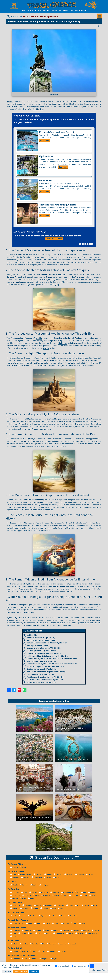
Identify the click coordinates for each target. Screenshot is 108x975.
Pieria (39, 933)
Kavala (96, 931)
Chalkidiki (27, 931)
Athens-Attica (17, 864)
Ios (77, 892)
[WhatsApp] (24, 690)
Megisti (15, 908)
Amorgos (15, 892)
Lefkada (53, 916)
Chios (30, 923)
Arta (14, 875)
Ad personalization (64, 966)
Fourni (38, 923)
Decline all (7, 971)
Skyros (54, 959)
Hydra (33, 951)
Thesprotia (37, 877)
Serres (70, 933)
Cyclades (14, 889)
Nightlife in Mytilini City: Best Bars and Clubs (45, 666)
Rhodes (45, 908)
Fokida (49, 875)
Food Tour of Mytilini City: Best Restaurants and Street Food (52, 658)
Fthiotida (58, 875)
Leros (95, 905)
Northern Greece (18, 927)
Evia (25, 959)
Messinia (73, 944)
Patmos (35, 908)
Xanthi (14, 936)
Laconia (63, 944)
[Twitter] (14, 690)
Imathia (76, 931)
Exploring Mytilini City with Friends (41, 651)
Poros (42, 951)
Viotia (57, 877)
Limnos (66, 923)
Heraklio (24, 885)
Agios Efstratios (18, 923)
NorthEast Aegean (19, 920)
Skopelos (44, 959)
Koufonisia (16, 895)
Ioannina (69, 875)
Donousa (55, 892)
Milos (36, 895)
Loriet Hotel (45, 180)
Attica (23, 867)
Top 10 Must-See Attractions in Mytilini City (45, 679)
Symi (54, 908)
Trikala (48, 877)
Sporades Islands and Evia (22, 955)
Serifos (84, 895)
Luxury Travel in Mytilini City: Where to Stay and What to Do (52, 664)
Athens (15, 867)
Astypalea (28, 905)
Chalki (38, 905)
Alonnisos (16, 959)
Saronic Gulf (16, 948)
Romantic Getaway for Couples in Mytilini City (46, 672)
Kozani (23, 933)
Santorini (74, 895)
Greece (14, 16)
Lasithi (34, 885)
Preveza (26, 877)
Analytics (93, 966)
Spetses (63, 951)
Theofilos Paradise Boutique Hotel (57, 204)
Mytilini (10, 101)
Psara (74, 923)
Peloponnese (16, 940)
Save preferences (21, 971)
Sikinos (15, 898)
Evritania (38, 875)
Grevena (65, 931)
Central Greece (17, 871)
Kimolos (93, 892)
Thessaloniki (92, 933)
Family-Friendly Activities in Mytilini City (44, 653)
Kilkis (14, 933)
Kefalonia (33, 916)
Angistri (24, 951)
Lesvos (13, 523)
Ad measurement (80, 966)
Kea (84, 892)
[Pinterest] (19, 690)
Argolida (24, 944)
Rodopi (48, 933)
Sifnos (93, 895)
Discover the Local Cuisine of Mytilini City (44, 648)
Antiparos (44, 892)
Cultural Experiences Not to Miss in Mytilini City (47, 643)
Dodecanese (16, 902)
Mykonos (46, 895)
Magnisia (15, 877)
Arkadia (35, 944)
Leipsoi (86, 905)
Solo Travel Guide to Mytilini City (40, 674)
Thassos (80, 933)
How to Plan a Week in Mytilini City (41, 661)
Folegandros (68, 892)
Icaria (47, 923)
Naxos (56, 895)
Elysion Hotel (46, 156)
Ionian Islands (17, 912)
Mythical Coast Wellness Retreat (56, 132)
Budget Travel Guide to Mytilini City (41, 640)
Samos (83, 923)
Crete (13, 881)
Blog (67, 701)
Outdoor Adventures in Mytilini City (42, 669)
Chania (15, 885)
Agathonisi (16, 905)
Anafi (25, 892)
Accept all (34, 971)
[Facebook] (9, 690)
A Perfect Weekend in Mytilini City (41, 637)
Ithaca (23, 916)
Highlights (62, 343)
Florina (55, 931)
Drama (38, 931)
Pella (31, 933)
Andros (34, 892)
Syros (23, 898)
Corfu (14, 916)
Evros (46, 931)
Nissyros (25, 908)
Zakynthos (73, 916)
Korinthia (52, 944)
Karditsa (80, 875)
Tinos (32, 898)
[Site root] (14, 5)
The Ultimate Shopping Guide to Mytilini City (45, 677)
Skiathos (33, 959)
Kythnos (27, 895)
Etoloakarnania (26, 875)
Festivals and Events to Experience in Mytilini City (47, 656)
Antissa (10, 345)
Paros (64, 895)
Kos (78, 905)
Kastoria (86, 931)
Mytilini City (38, 109)
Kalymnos (48, 905)
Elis (43, 944)
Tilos (61, 908)
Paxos (63, 916)
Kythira (44, 916)
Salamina (52, 951)
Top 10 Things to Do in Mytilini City (41, 682)
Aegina (15, 951)
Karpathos (60, 905)
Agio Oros (16, 931)
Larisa (90, 875)
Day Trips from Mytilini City (38, 645)
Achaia (15, 944)
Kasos (70, 905)
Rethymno (45, 885)
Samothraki (59, 933)
